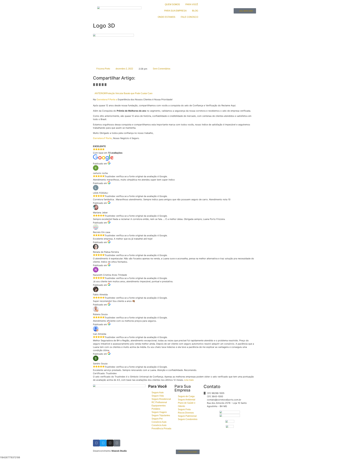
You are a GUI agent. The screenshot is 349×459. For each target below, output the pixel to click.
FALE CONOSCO (189, 17)
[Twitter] (103, 443)
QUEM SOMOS (172, 4)
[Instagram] (110, 443)
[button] (94, 84)
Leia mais (189, 380)
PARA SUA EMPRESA (175, 11)
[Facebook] (96, 443)
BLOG (195, 11)
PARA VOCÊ (191, 4)
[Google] (116, 443)
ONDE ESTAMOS (166, 17)
